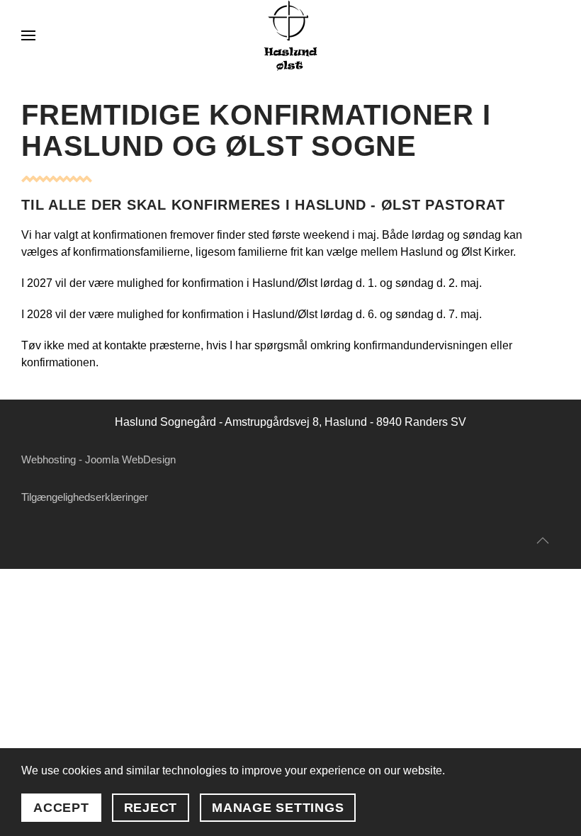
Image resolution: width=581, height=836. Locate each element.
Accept (61, 808)
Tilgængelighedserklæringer (84, 497)
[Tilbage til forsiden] (290, 35)
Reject (151, 808)
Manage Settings (278, 808)
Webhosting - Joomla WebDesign (98, 459)
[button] (28, 35)
